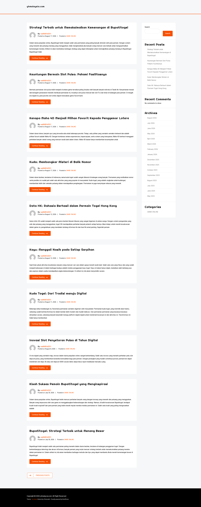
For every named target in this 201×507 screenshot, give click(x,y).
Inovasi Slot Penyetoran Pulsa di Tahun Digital (63, 340)
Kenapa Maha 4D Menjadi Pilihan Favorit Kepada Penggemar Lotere (79, 118)
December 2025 (153, 160)
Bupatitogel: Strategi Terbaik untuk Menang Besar (66, 431)
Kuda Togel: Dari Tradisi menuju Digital (58, 293)
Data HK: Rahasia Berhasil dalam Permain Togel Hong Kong (73, 206)
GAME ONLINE (71, 36)
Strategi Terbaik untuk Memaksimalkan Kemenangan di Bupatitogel (78, 27)
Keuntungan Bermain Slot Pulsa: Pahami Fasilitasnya (68, 74)
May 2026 (151, 134)
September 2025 (153, 175)
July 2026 (151, 123)
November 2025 (153, 165)
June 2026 (151, 128)
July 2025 (151, 186)
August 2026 (152, 118)
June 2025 (151, 191)
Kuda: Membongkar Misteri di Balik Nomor (60, 162)
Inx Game (34, 499)
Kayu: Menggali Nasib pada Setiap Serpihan (61, 249)
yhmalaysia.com (35, 6)
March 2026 (151, 144)
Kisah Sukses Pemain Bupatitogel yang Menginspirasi (68, 384)
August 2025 (152, 180)
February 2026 (152, 149)
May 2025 (151, 196)
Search (147, 27)
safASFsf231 (46, 34)
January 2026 (152, 154)
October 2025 (152, 170)
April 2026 (151, 139)
